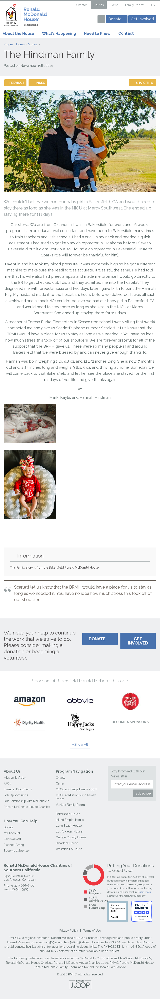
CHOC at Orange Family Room (76, 789)
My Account (12, 833)
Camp (114, 5)
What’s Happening (59, 33)
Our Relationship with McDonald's (26, 801)
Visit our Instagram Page (84, 19)
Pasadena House (67, 843)
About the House (18, 33)
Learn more (144, 892)
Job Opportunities (16, 795)
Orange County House (71, 837)
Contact (126, 33)
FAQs (7, 783)
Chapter (81, 5)
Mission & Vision (15, 777)
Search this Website (69, 5)
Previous (16, 83)
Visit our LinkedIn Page (91, 19)
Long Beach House (69, 825)
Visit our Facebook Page (69, 19)
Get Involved (142, 19)
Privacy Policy (68, 930)
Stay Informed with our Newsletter (128, 773)
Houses (99, 5)
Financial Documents (18, 789)
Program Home (14, 44)
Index (40, 83)
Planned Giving (14, 844)
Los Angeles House (69, 831)
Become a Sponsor (129, 722)
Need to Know (97, 33)
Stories (32, 44)
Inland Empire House (70, 819)
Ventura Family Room (70, 804)
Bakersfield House (68, 814)
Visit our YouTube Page (76, 19)
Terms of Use (92, 930)
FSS (153, 5)
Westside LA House (69, 849)
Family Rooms (135, 5)
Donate (114, 19)
